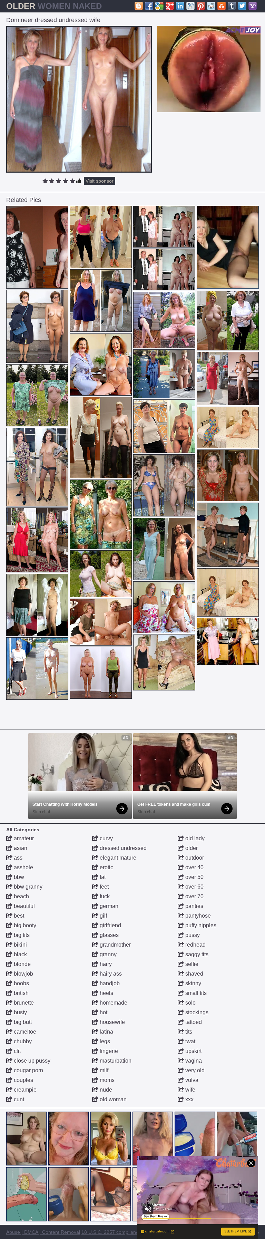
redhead (195, 945)
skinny (192, 983)
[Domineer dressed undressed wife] (79, 99)
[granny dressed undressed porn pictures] (101, 573)
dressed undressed (122, 848)
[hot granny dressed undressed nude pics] (37, 326)
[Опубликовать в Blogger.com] (139, 6)
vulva (191, 1080)
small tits (195, 993)
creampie (24, 1090)
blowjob (22, 974)
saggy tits (196, 954)
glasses (108, 935)
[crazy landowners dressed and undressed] (164, 320)
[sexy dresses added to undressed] (164, 662)
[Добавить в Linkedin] (180, 6)
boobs (20, 983)
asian (19, 848)
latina (105, 1032)
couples (22, 1080)
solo (190, 1003)
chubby (22, 1041)
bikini (19, 945)
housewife (111, 1022)
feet (103, 887)
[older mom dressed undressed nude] (228, 641)
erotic (105, 867)
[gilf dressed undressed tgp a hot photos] (101, 237)
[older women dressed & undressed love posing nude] (37, 539)
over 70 (194, 896)
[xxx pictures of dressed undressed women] (164, 227)
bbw (18, 877)
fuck (104, 896)
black (19, 954)
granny (107, 954)
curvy (105, 838)
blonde (21, 964)
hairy (105, 964)
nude (105, 1090)
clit (16, 1051)
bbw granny (27, 887)
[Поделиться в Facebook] (149, 6)
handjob (109, 983)
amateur (23, 838)
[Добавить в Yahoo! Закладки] (252, 6)
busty (19, 1012)
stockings (196, 1012)
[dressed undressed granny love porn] (164, 549)
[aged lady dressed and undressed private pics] (228, 592)
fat (102, 877)
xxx (189, 1099)
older (191, 848)
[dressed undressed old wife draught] (164, 373)
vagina (193, 1061)
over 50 (194, 877)
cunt (18, 1099)
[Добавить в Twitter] (242, 6)
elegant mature (117, 858)
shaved (193, 974)
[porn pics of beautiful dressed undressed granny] (37, 605)
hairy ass (110, 974)
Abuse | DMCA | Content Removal (43, 1232)
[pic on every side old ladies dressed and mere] (101, 437)
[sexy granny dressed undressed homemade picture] (37, 395)
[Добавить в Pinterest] (201, 6)
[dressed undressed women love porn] (164, 485)
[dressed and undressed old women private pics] (228, 320)
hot (102, 1012)
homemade (112, 1003)
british (20, 993)
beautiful (23, 906)
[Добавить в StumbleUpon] (221, 6)
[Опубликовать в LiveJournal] (190, 6)
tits (188, 1032)
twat (189, 1041)
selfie (191, 964)
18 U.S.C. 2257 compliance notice (118, 1232)
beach (20, 896)
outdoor (194, 858)
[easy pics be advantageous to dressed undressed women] (37, 467)
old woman (112, 1099)
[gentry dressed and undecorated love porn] (228, 475)
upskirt (193, 1051)
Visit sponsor (100, 181)
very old (194, 1070)
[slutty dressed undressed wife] (101, 622)
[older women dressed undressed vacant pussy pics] (37, 247)
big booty (24, 925)
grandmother (114, 945)
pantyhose (197, 916)
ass (17, 858)
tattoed (193, 1022)
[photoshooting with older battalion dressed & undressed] (101, 364)
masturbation (114, 1061)
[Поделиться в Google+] (170, 6)
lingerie (108, 1051)
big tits (21, 935)
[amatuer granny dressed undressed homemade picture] (101, 300)
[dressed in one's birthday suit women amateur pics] (228, 535)
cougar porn (27, 1070)
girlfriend (109, 925)
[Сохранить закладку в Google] (159, 6)
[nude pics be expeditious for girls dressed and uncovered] (164, 426)
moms (106, 1080)
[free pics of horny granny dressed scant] (101, 673)
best (18, 916)
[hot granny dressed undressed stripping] (37, 668)
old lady (194, 838)
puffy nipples (200, 925)
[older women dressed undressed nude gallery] (228, 378)
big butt (22, 1022)
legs (104, 1041)
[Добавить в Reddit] (211, 6)
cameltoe (24, 1032)
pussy (192, 935)
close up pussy (31, 1061)
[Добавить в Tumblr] (232, 6)
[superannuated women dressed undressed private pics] (101, 514)
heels (105, 993)
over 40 (194, 867)
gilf (102, 916)
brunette (23, 1003)
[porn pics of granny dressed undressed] (228, 427)
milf (103, 1070)
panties (193, 906)
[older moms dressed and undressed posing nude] (164, 607)
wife (189, 1090)
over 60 (194, 887)
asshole (22, 867)
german (108, 906)
